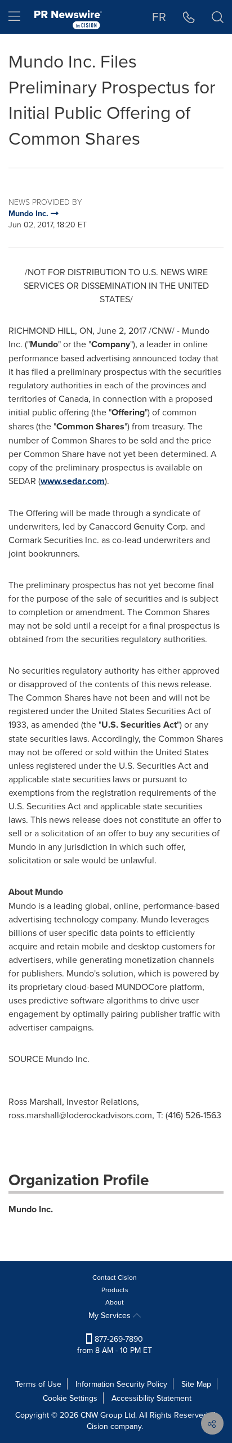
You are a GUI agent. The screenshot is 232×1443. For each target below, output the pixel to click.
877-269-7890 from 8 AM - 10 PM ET (114, 1344)
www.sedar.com (73, 480)
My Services (110, 1315)
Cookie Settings (70, 1398)
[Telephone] (189, 17)
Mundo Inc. (30, 1209)
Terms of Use (38, 1384)
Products (114, 1289)
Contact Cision (114, 1277)
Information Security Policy (121, 1384)
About (114, 1302)
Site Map (196, 1384)
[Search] (217, 17)
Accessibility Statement (151, 1398)
